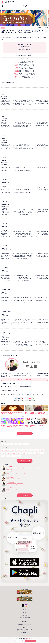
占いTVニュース (24, 627)
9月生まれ (16, 73)
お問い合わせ (24, 610)
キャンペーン (19, 444)
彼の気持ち (5, 450)
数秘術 (13, 473)
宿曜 (16, 489)
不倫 (9, 455)
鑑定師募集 (24, 614)
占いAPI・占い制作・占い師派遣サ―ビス (24, 629)
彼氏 (31, 450)
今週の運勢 (5, 34)
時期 (18, 450)
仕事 (3, 455)
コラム (3, 27)
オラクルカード (10, 469)
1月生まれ (17, 61)
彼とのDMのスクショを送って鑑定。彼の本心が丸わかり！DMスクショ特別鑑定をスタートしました (12, 426)
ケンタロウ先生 (10, 487)
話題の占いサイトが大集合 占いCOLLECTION (24, 630)
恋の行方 (12, 450)
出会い (24, 453)
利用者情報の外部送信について (24, 617)
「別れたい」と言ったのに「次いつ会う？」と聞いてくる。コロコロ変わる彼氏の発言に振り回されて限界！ (36, 413)
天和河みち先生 (10, 477)
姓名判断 (15, 469)
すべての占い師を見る (24, 495)
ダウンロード (45, 2)
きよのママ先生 (10, 466)
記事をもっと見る (24, 433)
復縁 (9, 453)
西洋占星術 (9, 478)
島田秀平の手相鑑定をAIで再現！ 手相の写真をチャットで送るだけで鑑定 (36, 426)
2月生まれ (17, 62)
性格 (42, 453)
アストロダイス (19, 484)
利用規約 (24, 612)
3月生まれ (17, 64)
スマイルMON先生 (10, 482)
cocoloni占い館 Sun (24, 632)
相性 (3, 453)
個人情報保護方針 (24, 615)
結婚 (42, 450)
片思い (36, 450)
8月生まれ (17, 71)
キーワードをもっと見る (24, 460)
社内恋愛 (36, 453)
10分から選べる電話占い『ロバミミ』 (24, 624)
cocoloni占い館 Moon (24, 626)
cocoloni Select (24, 634)
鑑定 (4, 444)
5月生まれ (17, 67)
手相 (16, 473)
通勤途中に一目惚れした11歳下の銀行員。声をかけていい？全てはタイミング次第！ (12, 413)
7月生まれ (17, 70)
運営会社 (24, 609)
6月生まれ (17, 68)
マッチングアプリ (16, 455)
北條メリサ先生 (10, 471)
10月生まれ (16, 74)
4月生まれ (17, 65)
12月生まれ (17, 77)
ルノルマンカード (22, 473)
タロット (8, 473)
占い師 (10, 444)
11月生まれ (17, 76)
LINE (30, 453)
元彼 (19, 453)
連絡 (14, 453)
